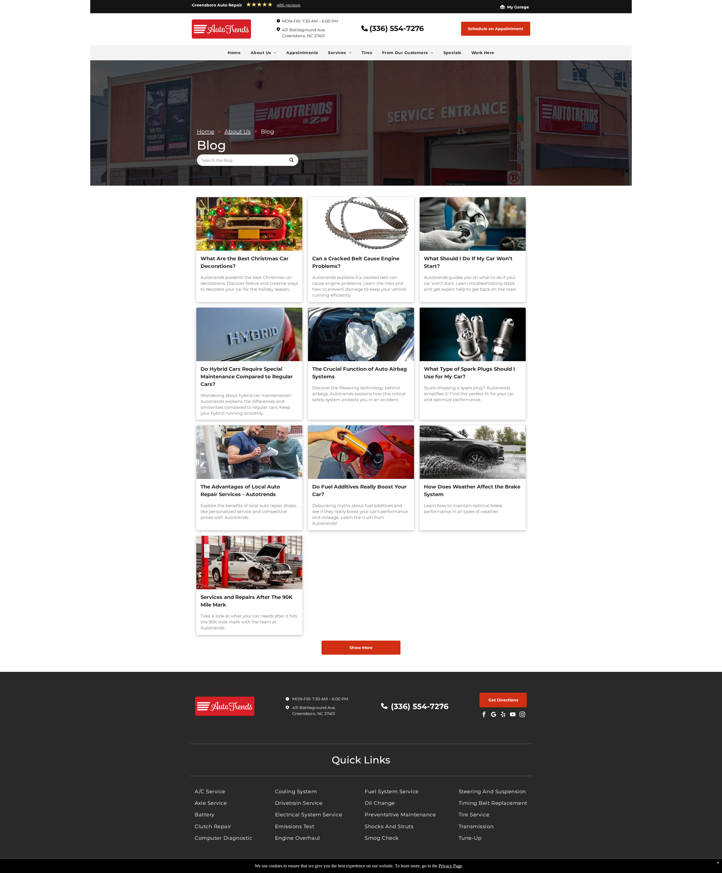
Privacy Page (450, 865)
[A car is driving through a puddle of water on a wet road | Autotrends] (473, 452)
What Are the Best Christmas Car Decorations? (245, 262)
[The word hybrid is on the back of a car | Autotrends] (249, 334)
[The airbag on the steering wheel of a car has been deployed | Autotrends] (361, 334)
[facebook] (484, 715)
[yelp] (503, 715)
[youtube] (513, 715)
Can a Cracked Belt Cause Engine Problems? (355, 262)
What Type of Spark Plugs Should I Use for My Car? (469, 373)
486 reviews (288, 5)
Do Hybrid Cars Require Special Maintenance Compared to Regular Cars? (247, 376)
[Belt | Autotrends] (361, 224)
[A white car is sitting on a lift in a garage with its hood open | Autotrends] (249, 562)
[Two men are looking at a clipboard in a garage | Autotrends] (249, 452)
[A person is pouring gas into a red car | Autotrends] (361, 452)
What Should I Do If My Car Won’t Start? (468, 262)
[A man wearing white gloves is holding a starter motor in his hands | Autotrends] (473, 224)
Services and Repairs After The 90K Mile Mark (246, 601)
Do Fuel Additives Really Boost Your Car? (359, 490)
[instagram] (522, 715)
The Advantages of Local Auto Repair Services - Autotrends (240, 490)
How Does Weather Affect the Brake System (472, 490)
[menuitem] (234, 52)
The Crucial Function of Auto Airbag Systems (359, 373)
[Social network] (493, 715)
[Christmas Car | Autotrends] (249, 224)
